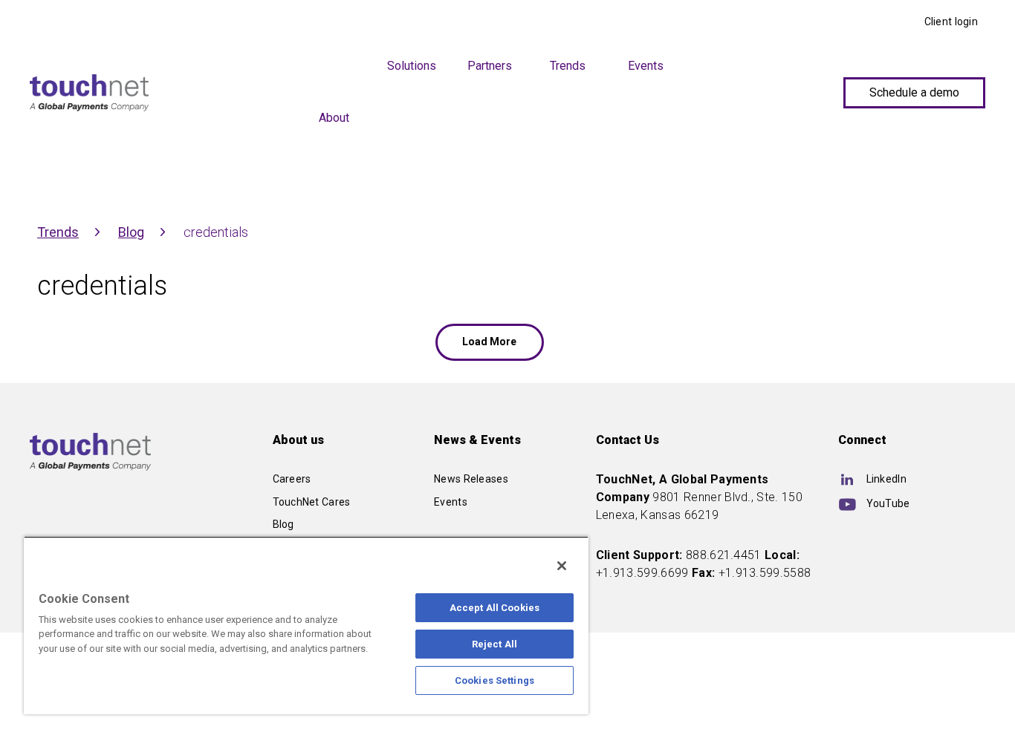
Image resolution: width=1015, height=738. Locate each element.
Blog (131, 232)
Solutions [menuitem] (411, 66)
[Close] (561, 565)
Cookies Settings (494, 680)
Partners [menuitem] (489, 66)
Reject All (494, 644)
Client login (951, 21)
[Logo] (89, 92)
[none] (412, 123)
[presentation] (334, 62)
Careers (292, 479)
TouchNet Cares (312, 502)
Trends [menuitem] (568, 66)
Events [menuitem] (646, 66)
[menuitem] (412, 118)
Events (450, 502)
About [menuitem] (334, 118)
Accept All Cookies (494, 607)
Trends (58, 232)
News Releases (471, 479)
